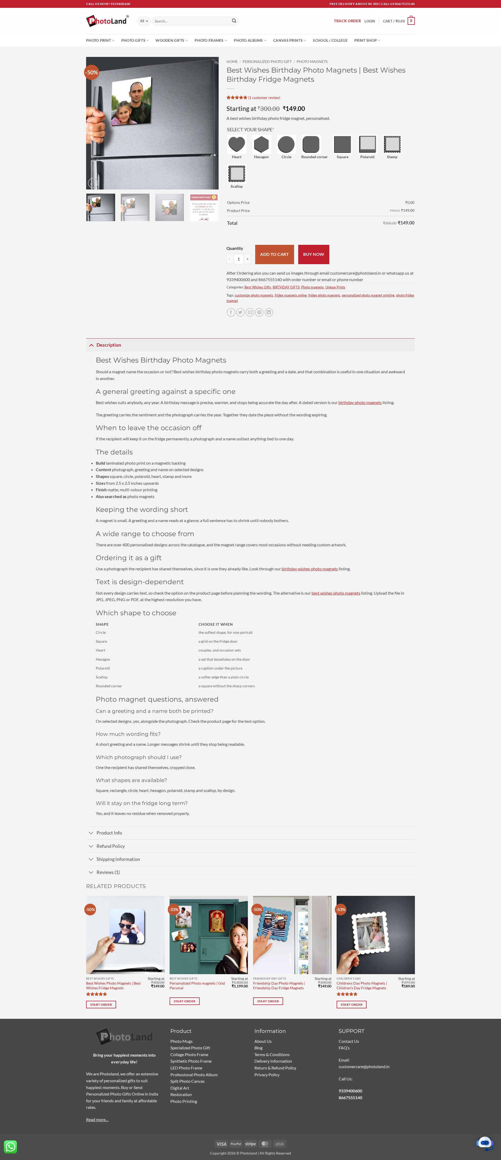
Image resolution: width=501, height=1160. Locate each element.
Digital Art (179, 1087)
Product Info (109, 833)
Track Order (347, 21)
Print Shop (365, 40)
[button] (399, 21)
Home (232, 62)
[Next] (209, 123)
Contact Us (349, 1041)
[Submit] (234, 21)
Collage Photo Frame (189, 1054)
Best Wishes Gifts (257, 287)
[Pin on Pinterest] (259, 312)
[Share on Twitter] (240, 312)
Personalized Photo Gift (267, 62)
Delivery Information (273, 1060)
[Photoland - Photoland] (107, 21)
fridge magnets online (291, 295)
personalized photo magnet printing (368, 295)
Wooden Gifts (170, 40)
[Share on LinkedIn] (269, 312)
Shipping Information (118, 859)
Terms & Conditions (272, 1054)
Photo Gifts (133, 40)
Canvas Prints (288, 40)
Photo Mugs (181, 1041)
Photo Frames (209, 40)
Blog (258, 1047)
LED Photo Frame (186, 1067)
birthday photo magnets (360, 402)
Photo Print (98, 40)
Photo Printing (183, 1101)
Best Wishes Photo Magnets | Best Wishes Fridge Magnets (113, 985)
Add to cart (274, 254)
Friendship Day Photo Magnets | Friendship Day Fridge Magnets (279, 985)
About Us (263, 1041)
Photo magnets (312, 62)
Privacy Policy (266, 1074)
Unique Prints (335, 287)
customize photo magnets (254, 295)
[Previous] (95, 123)
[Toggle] (91, 345)
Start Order (101, 1004)
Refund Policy (111, 846)
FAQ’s (344, 1047)
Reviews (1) (108, 872)
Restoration (181, 1094)
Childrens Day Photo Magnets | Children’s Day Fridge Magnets (362, 985)
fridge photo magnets (324, 295)
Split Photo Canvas (187, 1081)
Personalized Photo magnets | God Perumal (197, 985)
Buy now (313, 254)
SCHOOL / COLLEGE (330, 40)
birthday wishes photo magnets (310, 568)
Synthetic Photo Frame (191, 1060)
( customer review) (264, 97)
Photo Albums (248, 40)
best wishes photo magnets (336, 592)
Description (109, 345)
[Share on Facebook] (231, 312)
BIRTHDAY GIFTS (286, 287)
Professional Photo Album (194, 1074)
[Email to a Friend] (250, 312)
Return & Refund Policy (275, 1067)
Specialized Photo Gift (190, 1047)
